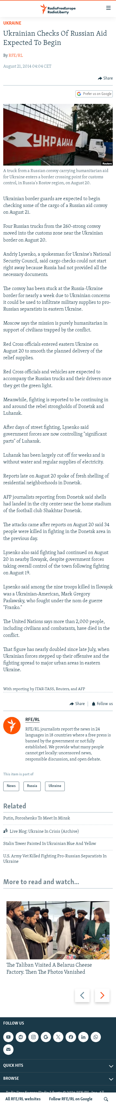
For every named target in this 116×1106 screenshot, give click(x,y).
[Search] (106, 1099)
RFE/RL (16, 56)
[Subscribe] (8, 1049)
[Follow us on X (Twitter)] (58, 1037)
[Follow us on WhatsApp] (96, 1037)
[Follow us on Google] (46, 1037)
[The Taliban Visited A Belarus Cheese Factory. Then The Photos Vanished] (58, 930)
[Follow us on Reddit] (21, 1037)
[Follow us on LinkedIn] (83, 1037)
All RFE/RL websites (23, 1099)
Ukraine (12, 23)
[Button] (105, 78)
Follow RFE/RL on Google (71, 1099)
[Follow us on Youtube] (8, 1037)
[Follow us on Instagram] (33, 1037)
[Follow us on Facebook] (71, 1037)
